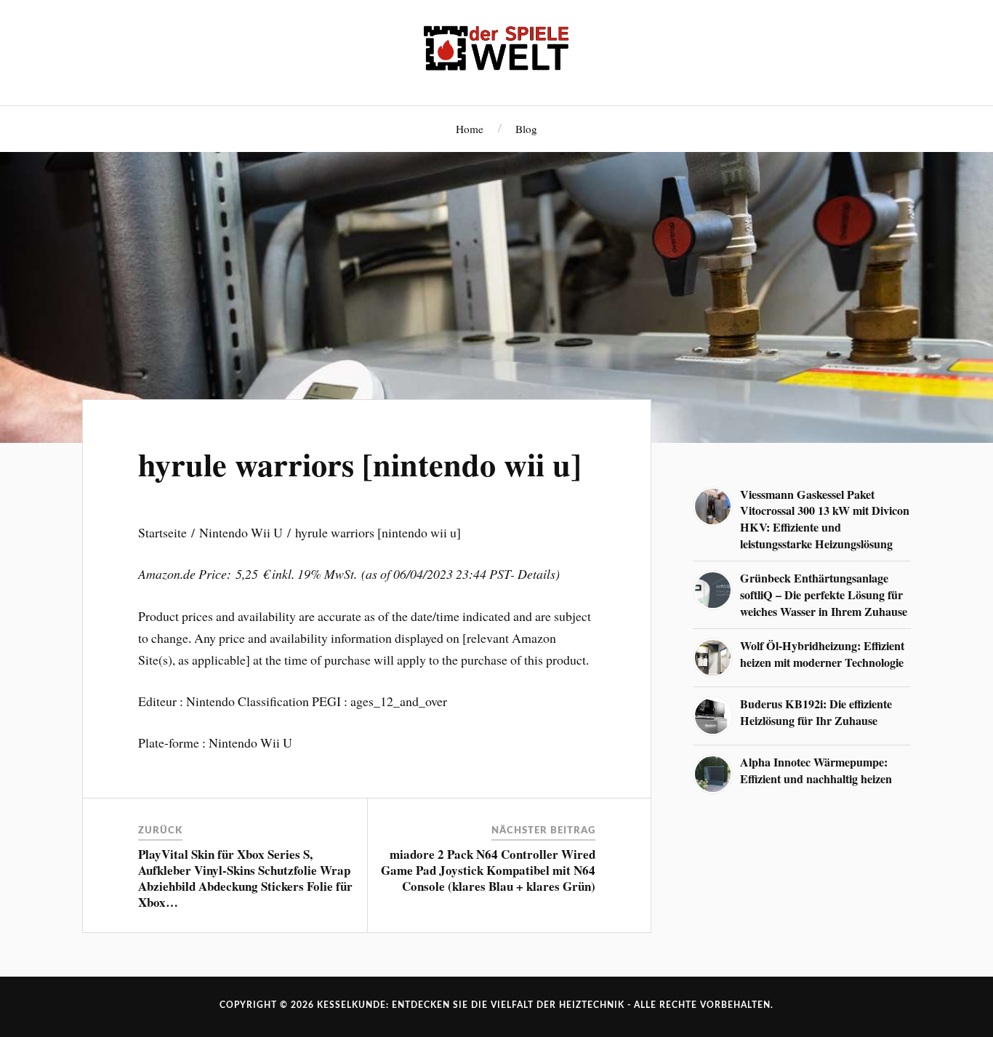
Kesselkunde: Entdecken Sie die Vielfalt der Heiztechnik (470, 1005)
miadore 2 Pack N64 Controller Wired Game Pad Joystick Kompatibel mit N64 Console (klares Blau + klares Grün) (488, 870)
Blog (526, 128)
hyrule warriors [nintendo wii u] (360, 464)
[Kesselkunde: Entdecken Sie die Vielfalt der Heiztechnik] (496, 50)
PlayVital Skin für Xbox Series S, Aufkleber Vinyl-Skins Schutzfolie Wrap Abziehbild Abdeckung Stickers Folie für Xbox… (245, 878)
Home (469, 128)
